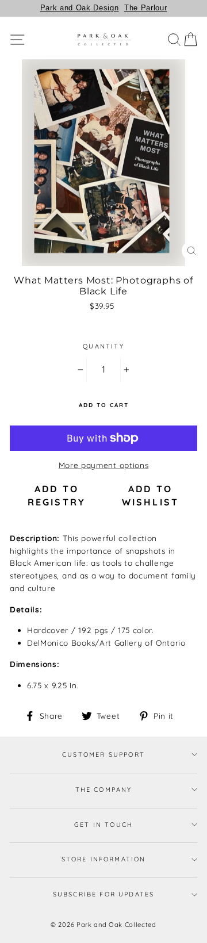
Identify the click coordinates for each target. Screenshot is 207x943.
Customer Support (103, 754)
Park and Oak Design (79, 7)
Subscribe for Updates (104, 894)
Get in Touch (103, 825)
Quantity (103, 346)
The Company (103, 789)
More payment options (104, 465)
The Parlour (145, 7)
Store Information (104, 859)
